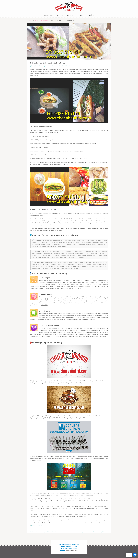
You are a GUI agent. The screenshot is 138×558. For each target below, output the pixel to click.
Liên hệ (92, 15)
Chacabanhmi (49, 15)
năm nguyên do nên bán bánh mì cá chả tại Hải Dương (93, 532)
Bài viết (83, 15)
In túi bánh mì (72, 15)
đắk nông (39, 526)
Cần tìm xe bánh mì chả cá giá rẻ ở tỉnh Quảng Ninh (43, 532)
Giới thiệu (60, 15)
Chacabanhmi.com (50, 66)
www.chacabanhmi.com (71, 550)
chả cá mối (46, 126)
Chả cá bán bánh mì (64, 66)
